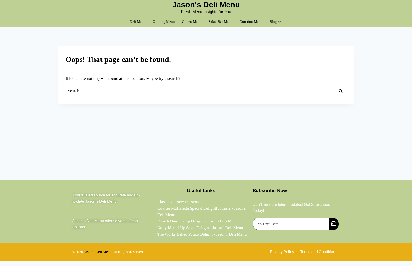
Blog (273, 22)
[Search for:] (206, 91)
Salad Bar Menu (220, 22)
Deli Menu (137, 22)
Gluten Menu (191, 22)
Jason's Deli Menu (98, 252)
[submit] (334, 224)
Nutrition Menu (251, 22)
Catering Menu (164, 22)
